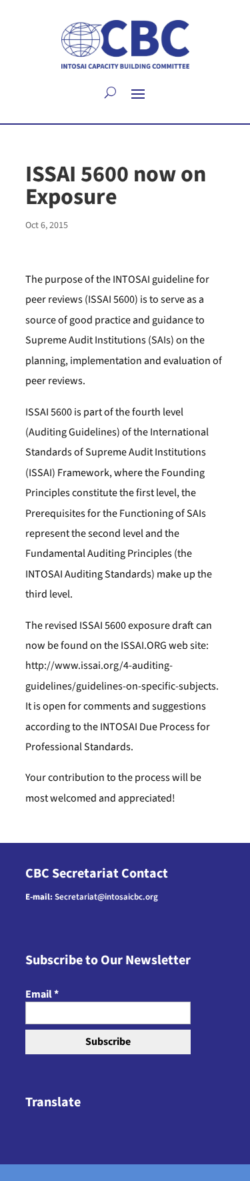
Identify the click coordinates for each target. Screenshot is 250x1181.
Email (42, 994)
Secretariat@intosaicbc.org (106, 897)
